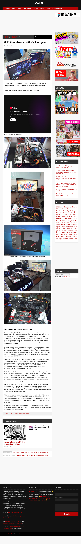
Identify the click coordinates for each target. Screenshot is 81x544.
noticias (20, 413)
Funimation (64, 214)
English (42, 8)
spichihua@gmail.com (15, 512)
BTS (57, 207)
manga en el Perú (62, 234)
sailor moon (68, 238)
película (68, 236)
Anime (13, 8)
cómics (67, 222)
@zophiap (31, 491)
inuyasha (70, 230)
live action (66, 232)
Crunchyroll (67, 211)
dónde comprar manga (63, 228)
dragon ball (69, 224)
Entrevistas (7, 8)
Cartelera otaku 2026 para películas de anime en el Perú (66, 166)
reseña (23, 413)
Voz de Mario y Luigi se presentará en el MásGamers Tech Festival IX (30, 452)
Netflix (64, 216)
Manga (19, 8)
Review (36, 8)
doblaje (63, 224)
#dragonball (32, 498)
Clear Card (60, 209)
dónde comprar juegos (71, 226)
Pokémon (59, 218)
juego (11, 413)
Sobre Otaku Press (57, 8)
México (75, 214)
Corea (69, 209)
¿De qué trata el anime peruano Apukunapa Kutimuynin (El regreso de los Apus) (66, 172)
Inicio (6, 37)
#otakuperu (45, 496)
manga (74, 232)
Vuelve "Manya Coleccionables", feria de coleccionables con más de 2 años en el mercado (66, 184)
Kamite (70, 214)
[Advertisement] (27, 24)
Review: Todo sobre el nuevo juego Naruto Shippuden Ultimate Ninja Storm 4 (41, 427)
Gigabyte (14, 37)
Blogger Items (22, 533)
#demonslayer (40, 498)
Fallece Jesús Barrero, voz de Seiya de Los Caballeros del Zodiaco (32, 455)
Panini (69, 216)
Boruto (61, 207)
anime (74, 220)
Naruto (58, 216)
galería (63, 230)
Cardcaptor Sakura (70, 207)
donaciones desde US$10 (12, 521)
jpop (76, 230)
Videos (48, 8)
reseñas (27, 413)
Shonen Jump (67, 221)
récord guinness (60, 238)
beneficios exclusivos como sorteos (12, 523)
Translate (67, 276)
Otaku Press (40, 3)
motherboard (15, 413)
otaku (62, 236)
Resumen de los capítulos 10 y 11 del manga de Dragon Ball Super (14, 443)
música (71, 234)
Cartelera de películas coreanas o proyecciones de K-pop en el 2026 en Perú (66, 178)
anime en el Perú (60, 222)
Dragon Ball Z (69, 212)
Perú (75, 216)
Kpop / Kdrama (27, 8)
